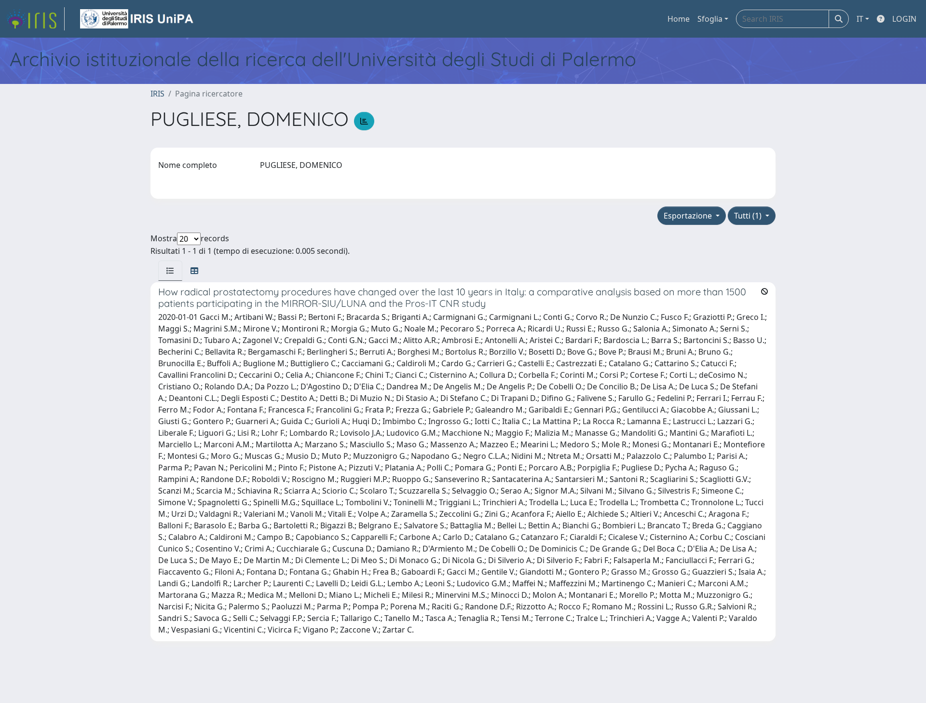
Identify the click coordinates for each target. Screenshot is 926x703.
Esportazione (689, 215)
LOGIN (904, 19)
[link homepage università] (137, 18)
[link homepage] (35, 18)
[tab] (170, 271)
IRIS (157, 93)
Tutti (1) (748, 215)
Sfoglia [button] (709, 19)
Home (678, 19)
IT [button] (860, 19)
